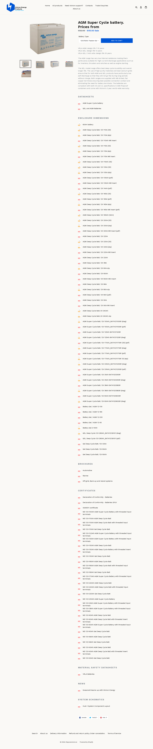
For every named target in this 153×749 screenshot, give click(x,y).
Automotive (87, 470)
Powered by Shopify (86, 742)
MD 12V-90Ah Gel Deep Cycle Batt (96, 658)
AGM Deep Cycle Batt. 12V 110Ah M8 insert (99, 140)
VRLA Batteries (88, 674)
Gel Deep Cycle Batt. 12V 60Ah (95, 449)
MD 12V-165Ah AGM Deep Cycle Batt (97, 561)
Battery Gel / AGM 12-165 (92, 412)
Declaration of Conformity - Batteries (97, 497)
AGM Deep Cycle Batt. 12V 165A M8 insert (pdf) (101, 210)
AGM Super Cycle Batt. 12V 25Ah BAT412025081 (102, 375)
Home (47, 6)
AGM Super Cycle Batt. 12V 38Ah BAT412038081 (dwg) (104, 391)
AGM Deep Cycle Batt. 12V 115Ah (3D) (97, 162)
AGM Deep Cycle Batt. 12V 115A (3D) (97, 146)
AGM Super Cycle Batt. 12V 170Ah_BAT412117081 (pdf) (104, 353)
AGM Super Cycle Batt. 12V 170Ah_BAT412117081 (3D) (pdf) (106, 343)
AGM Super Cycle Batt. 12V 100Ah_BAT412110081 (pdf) (104, 327)
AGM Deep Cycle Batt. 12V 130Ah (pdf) (98, 178)
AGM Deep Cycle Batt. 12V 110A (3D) (97, 130)
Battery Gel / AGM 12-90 (92, 422)
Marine (85, 476)
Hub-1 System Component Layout (96, 706)
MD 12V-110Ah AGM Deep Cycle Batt (97, 518)
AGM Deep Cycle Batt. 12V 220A (95, 236)
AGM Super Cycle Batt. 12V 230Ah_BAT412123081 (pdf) (104, 369)
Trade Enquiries (101, 6)
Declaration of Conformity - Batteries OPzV (100, 502)
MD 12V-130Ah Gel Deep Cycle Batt (96, 556)
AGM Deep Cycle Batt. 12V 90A (95, 300)
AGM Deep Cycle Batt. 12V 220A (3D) (97, 242)
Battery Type (84, 36)
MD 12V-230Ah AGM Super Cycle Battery (99, 599)
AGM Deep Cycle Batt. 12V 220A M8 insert (99, 252)
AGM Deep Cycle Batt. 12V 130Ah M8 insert (100, 183)
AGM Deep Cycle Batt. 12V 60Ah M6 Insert (99, 279)
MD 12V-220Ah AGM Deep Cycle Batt (97, 583)
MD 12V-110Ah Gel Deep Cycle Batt (96, 529)
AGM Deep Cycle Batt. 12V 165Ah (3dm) (98, 215)
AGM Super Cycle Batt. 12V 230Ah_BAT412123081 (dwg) (105, 364)
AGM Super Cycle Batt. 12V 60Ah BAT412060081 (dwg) (104, 401)
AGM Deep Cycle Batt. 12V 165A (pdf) (97, 199)
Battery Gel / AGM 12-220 (93, 417)
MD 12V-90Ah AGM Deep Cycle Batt (97, 647)
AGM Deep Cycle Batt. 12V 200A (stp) (97, 226)
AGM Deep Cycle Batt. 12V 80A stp (96, 289)
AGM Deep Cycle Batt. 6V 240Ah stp (97, 316)
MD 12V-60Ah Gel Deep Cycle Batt (96, 631)
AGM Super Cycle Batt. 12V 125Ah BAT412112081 (102, 332)
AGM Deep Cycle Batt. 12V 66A (95, 284)
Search (35, 733)
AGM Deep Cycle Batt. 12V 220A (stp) (97, 247)
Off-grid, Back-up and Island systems (98, 481)
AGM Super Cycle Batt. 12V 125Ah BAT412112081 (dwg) (104, 337)
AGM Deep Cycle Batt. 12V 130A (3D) (97, 167)
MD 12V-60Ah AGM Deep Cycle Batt (97, 615)
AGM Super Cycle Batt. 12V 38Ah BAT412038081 (102, 385)
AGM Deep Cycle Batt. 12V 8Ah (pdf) (97, 295)
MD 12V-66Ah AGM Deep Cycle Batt (97, 637)
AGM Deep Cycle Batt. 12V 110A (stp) (97, 135)
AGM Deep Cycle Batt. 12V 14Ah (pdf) (97, 188)
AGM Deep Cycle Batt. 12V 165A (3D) (97, 194)
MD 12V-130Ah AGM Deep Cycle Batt (97, 545)
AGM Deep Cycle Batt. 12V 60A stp (96, 268)
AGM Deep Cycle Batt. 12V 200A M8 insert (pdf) (101, 231)
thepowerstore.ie (71, 742)
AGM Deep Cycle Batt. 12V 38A (95, 263)
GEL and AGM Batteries (92, 108)
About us (76, 9)
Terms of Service (114, 733)
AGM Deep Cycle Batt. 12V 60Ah (95, 273)
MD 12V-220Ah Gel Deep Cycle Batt (96, 594)
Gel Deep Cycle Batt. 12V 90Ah (95, 454)
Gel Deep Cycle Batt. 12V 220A (94, 444)
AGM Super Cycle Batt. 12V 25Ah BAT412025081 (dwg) (104, 380)
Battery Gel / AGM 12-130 (92, 407)
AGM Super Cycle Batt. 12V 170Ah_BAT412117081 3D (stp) (105, 359)
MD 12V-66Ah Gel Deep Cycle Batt (96, 642)
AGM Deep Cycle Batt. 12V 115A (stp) (97, 151)
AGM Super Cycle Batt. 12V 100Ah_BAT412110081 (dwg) (104, 321)
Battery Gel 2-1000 (90, 428)
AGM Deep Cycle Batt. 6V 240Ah (95, 311)
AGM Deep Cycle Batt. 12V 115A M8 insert (99, 156)
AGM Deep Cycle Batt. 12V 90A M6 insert (99, 305)
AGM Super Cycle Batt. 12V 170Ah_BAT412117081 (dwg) (104, 348)
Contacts (89, 6)
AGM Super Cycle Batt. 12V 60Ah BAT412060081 (102, 396)
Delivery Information (58, 733)
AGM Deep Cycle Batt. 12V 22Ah (95, 258)
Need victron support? (74, 6)
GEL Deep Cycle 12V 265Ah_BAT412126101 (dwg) (102, 433)
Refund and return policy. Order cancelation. (87, 733)
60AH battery (88, 125)
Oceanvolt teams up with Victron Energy (99, 690)
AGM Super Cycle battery (93, 103)
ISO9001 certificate (90, 508)
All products (57, 6)
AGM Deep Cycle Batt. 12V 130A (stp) (97, 172)
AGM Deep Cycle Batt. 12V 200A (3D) (97, 220)
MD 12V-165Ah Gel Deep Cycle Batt (96, 572)
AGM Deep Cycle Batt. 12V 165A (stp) (97, 204)
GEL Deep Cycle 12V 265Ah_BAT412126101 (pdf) (101, 438)
